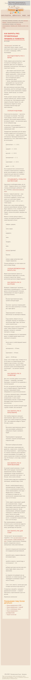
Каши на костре (11, 614)
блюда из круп (22, 25)
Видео (24, 15)
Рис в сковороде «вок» (14, 609)
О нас (19, 674)
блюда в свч (14, 25)
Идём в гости (16, 15)
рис (27, 25)
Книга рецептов (6, 15)
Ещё (28, 15)
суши (3, 27)
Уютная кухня (8, 45)
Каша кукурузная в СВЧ (14, 605)
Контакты (24, 674)
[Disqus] (15, 641)
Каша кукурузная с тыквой (15, 607)
